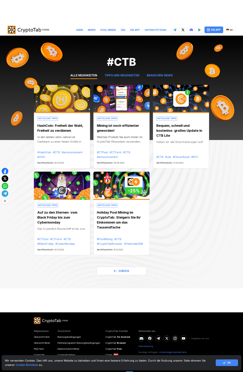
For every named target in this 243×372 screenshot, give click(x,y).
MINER (92, 30)
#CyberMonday (65, 243)
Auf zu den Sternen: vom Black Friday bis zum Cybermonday (57, 217)
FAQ (123, 30)
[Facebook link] (150, 338)
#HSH (41, 157)
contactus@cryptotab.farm (173, 352)
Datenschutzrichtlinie (68, 348)
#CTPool (102, 152)
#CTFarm (116, 152)
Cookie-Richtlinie (27, 365)
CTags (108, 354)
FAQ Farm (39, 348)
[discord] (191, 30)
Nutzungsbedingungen (69, 337)
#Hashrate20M (133, 243)
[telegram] (174, 30)
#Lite (168, 157)
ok (229, 362)
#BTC (194, 157)
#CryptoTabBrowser (109, 243)
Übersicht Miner (42, 343)
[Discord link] (141, 338)
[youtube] (183, 338)
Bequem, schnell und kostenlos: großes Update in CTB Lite (179, 131)
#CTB (56, 152)
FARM (79, 30)
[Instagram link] (175, 338)
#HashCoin (44, 152)
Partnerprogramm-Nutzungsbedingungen (79, 343)
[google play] (199, 30)
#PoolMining (105, 239)
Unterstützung (155, 30)
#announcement (72, 152)
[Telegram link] (158, 338)
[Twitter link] (167, 338)
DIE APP (216, 29)
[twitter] (183, 30)
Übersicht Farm (42, 337)
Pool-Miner (108, 30)
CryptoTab (39, 354)
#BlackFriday (45, 243)
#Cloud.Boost (181, 157)
